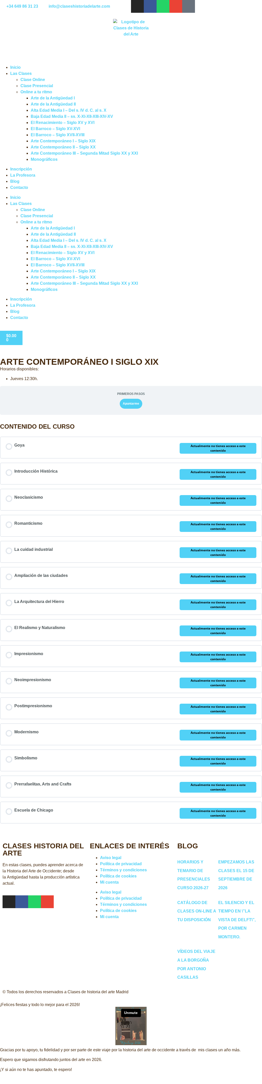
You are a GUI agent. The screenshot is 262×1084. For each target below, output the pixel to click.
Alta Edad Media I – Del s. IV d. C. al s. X (68, 110)
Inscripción (21, 169)
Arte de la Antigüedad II (53, 104)
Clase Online (32, 79)
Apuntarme (131, 403)
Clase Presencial (36, 86)
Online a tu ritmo (36, 92)
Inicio (15, 67)
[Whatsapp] (163, 6)
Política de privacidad (121, 864)
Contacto (19, 187)
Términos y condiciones (123, 870)
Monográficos (44, 159)
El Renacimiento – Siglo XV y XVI (62, 122)
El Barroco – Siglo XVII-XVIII (57, 135)
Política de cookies (118, 876)
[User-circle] (188, 6)
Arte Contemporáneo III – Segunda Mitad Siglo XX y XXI (84, 153)
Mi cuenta (109, 882)
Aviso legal (110, 857)
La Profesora (22, 175)
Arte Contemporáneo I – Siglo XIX (63, 141)
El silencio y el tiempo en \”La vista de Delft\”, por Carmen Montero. (237, 919)
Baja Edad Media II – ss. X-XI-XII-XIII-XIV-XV (72, 116)
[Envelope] (175, 6)
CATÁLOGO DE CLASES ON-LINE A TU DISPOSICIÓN (196, 911)
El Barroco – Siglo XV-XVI (55, 129)
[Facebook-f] (150, 6)
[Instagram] (137, 6)
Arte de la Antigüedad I (53, 98)
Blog (14, 181)
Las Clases (21, 73)
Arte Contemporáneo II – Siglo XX (63, 147)
